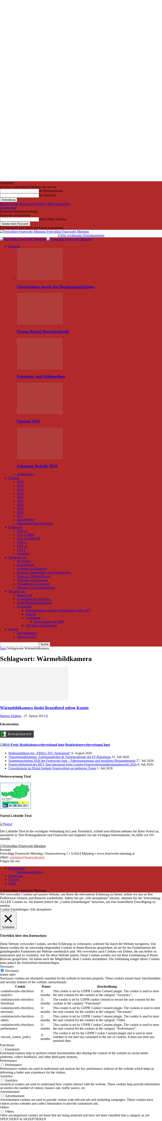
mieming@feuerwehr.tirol (27, 857)
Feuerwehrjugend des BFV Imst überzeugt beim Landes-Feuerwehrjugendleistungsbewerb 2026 (72, 764)
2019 (20, 508)
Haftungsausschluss (30, 872)
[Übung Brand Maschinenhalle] (40, 323)
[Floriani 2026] (40, 413)
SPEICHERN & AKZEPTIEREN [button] (23, 1119)
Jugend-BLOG (27, 637)
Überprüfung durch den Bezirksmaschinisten (55, 287)
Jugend (13, 629)
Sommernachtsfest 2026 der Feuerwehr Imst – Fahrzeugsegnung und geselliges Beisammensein (71, 760)
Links (12, 883)
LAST (21, 550)
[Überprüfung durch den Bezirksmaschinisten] (40, 278)
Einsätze (14, 478)
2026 (20, 482)
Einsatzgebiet (26, 519)
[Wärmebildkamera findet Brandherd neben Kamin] (34, 699)
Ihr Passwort (47, 195)
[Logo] (23, 239)
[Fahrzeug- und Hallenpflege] (40, 368)
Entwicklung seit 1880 (49, 621)
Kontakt (13, 879)
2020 (20, 504)
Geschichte (24, 606)
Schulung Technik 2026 (37, 466)
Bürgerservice (17, 557)
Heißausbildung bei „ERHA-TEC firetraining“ (39, 753)
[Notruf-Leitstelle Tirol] (6, 824)
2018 (20, 512)
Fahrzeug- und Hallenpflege (41, 376)
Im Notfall (24, 561)
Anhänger (23, 553)
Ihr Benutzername (51, 191)
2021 (20, 500)
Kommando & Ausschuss (34, 599)
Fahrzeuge (15, 527)
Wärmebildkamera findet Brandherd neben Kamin (44, 708)
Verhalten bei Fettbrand (32, 580)
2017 (20, 516)
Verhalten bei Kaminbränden (36, 587)
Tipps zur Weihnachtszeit (33, 576)
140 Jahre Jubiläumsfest (41, 625)
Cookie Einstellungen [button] (14, 909)
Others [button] (4, 1107)
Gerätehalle (32, 618)
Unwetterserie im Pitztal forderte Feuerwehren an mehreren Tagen (52, 768)
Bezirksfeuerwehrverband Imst (87, 744)
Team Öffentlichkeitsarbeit (34, 603)
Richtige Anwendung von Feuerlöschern (44, 572)
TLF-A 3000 (25, 534)
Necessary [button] (7, 966)
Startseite (14, 246)
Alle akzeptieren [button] (40, 909)
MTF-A (22, 546)
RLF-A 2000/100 (28, 538)
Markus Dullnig (10, 716)
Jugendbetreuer (27, 633)
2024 (20, 489)
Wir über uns (17, 591)
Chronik (30, 614)
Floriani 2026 (28, 421)
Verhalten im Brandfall (32, 568)
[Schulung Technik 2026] (40, 458)
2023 (20, 493)
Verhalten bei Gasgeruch (33, 584)
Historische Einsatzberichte (35, 523)
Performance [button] (8, 1060)
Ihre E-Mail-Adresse (52, 219)
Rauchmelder (26, 565)
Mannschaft (24, 595)
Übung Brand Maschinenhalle (43, 331)
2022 (20, 497)
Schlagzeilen (25, 474)
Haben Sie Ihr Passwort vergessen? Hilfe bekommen (35, 204)
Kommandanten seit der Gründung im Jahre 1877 (58, 610)
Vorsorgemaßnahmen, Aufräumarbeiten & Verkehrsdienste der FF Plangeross (59, 757)
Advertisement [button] (9, 1091)
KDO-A (22, 531)
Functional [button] (7, 1045)
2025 (20, 485)
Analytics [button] (6, 1076)
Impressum (15, 876)
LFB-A (22, 542)
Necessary (12, 970)
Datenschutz (8, 207)
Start (3, 648)
